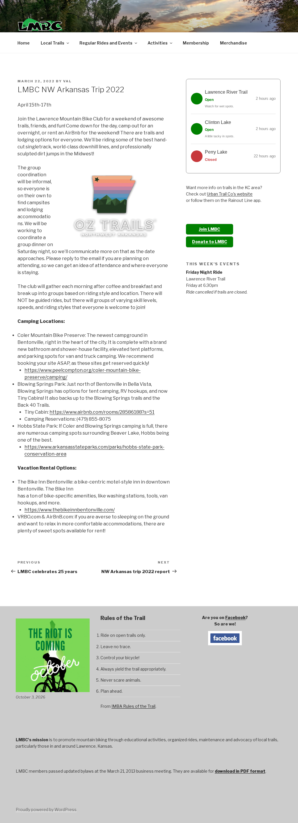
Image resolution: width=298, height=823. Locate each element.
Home (23, 42)
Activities (158, 42)
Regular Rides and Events (105, 42)
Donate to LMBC (209, 241)
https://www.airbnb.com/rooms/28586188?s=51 (102, 412)
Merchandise (233, 42)
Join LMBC (209, 229)
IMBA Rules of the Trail (133, 706)
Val (67, 81)
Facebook (235, 617)
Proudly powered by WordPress (46, 809)
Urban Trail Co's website (230, 193)
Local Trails (52, 42)
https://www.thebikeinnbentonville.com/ (69, 510)
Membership (196, 42)
